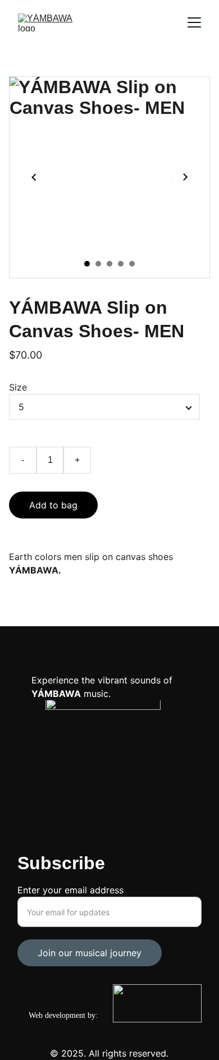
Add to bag (53, 505)
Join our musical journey (90, 952)
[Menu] (194, 22)
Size (18, 387)
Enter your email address (70, 890)
